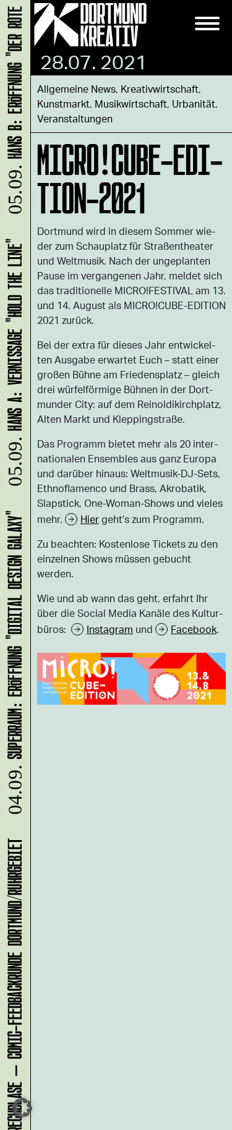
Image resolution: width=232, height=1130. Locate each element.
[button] (22, 1107)
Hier (89, 518)
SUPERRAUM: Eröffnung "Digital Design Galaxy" (13, 667)
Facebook (194, 628)
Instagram (110, 628)
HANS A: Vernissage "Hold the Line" (13, 366)
